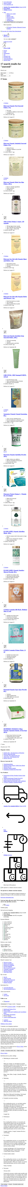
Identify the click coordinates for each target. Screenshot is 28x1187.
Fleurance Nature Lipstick (10, 768)
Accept (2, 1050)
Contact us (9, 19)
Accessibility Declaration (9, 1014)
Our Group (6, 995)
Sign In (5, 977)
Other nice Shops (8, 1021)
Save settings (4, 1184)
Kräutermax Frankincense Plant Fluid (12, 769)
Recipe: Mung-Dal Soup (9, 754)
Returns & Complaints (9, 965)
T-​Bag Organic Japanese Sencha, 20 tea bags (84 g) (15, 730)
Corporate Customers (9, 969)
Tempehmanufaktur (8, 764)
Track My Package (8, 981)
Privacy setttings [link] (7, 1016)
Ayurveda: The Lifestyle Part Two (12, 755)
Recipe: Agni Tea (8, 758)
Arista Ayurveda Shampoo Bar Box (12, 779)
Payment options (10, 17)
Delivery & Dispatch (8, 963)
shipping (8, 9)
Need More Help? (8, 972)
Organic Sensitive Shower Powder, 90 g (14, 571)
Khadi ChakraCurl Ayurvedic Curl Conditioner (15, 781)
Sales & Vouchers (8, 970)
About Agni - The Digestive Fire (11, 757)
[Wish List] (5, 44)
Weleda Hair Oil (7, 767)
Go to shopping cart (8, 4)
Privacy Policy (7, 1010)
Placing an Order (8, 962)
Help (5, 12)
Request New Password (9, 979)
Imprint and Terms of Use (10, 1009)
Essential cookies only (11, 1050)
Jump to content (7, 3)
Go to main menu (8, 1)
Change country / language (14, 1004)
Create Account (7, 978)
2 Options (6, 103)
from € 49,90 (15, 7)
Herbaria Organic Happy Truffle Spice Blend (14, 765)
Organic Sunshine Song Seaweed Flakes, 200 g (14, 336)
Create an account (8, 41)
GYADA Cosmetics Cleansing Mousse (13, 782)
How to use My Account (9, 968)
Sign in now (6, 36)
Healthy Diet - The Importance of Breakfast (14, 752)
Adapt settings (20, 1050)
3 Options (6, 256)
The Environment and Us (10, 989)
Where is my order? (11, 13)
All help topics (10, 20)
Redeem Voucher (8, 982)
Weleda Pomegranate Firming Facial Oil (13, 778)
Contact (5, 994)
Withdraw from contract (6, 1023)
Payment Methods (8, 966)
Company (6, 1019)
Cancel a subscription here (10, 1017)
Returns (8, 15)
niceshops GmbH (11, 1006)
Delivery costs (10, 16)
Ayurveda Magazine (8, 987)
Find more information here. (7, 897)
